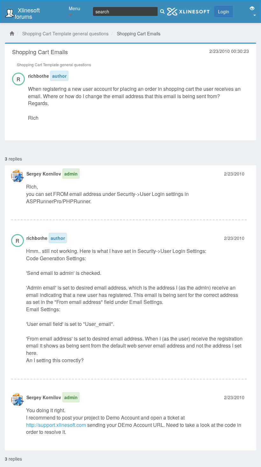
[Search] (162, 11)
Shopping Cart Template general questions (65, 33)
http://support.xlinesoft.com (56, 424)
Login (223, 11)
